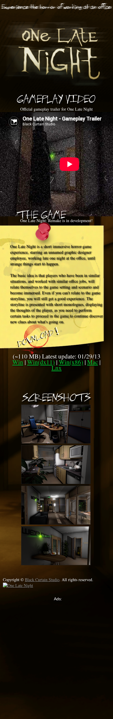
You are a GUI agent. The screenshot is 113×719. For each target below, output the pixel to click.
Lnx (57, 368)
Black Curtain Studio (42, 579)
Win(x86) (71, 362)
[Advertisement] (56, 658)
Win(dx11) (41, 362)
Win (17, 362)
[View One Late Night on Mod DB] (21, 585)
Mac (92, 362)
